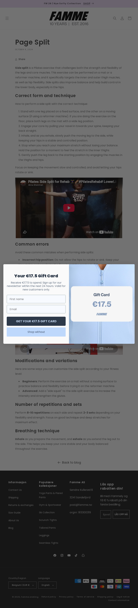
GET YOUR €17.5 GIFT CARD (36, 321)
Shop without (36, 332)
